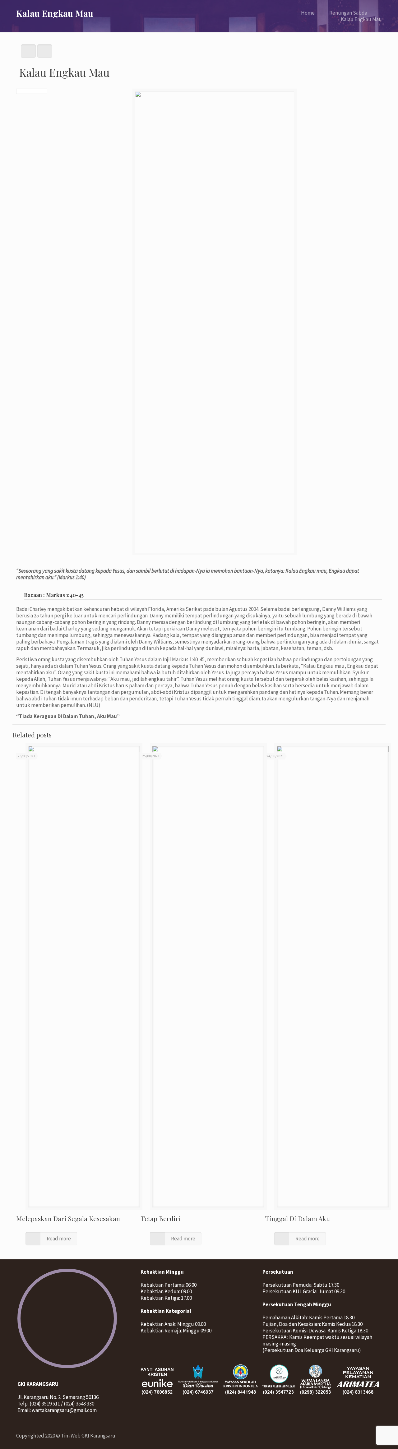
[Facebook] (351, 1436)
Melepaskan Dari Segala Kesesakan (68, 1218)
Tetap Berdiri (161, 1218)
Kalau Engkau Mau (361, 19)
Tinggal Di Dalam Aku (297, 1218)
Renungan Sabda (348, 12)
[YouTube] (359, 1436)
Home (308, 12)
